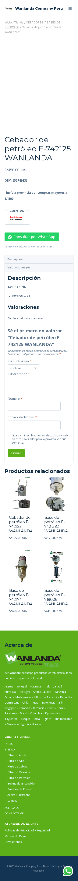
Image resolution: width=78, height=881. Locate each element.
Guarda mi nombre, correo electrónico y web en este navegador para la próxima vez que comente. (40, 439)
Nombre (15, 399)
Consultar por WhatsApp (33, 236)
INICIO (9, 744)
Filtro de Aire (15, 761)
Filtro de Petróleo (18, 778)
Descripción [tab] (15, 259)
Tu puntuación (19, 361)
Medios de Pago (15, 836)
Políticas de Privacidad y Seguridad (27, 830)
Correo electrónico (22, 417)
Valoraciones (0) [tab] (18, 267)
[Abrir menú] (69, 8)
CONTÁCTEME (14, 813)
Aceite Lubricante (18, 795)
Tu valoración (19, 374)
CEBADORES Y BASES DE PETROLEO (35, 246)
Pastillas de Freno (19, 789)
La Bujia (12, 800)
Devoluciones (13, 842)
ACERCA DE (12, 807)
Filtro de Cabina (17, 766)
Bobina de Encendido (21, 783)
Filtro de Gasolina (18, 772)
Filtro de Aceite (17, 755)
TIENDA (10, 749)
